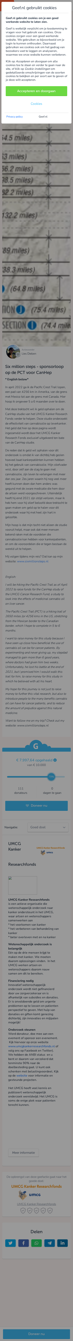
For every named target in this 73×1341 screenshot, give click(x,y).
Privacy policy (14, 116)
